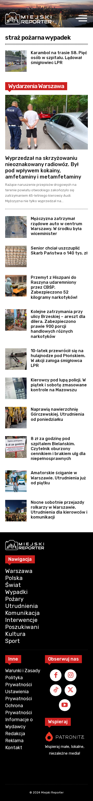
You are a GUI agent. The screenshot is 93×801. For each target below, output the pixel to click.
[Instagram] (70, 675)
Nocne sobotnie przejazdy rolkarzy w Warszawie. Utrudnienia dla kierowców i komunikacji (59, 510)
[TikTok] (56, 690)
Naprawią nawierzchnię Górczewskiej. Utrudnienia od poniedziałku (57, 414)
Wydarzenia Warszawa (36, 86)
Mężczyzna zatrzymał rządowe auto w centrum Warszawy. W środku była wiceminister (56, 226)
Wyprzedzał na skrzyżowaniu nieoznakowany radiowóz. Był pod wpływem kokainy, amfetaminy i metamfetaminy (43, 167)
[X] (70, 690)
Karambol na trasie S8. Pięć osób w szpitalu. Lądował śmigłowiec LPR (59, 57)
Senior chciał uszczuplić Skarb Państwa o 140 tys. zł (59, 251)
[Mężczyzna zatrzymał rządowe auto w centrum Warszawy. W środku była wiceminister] (16, 227)
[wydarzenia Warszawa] (28, 18)
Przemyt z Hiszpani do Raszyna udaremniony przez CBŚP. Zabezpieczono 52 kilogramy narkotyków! (54, 287)
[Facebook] (56, 675)
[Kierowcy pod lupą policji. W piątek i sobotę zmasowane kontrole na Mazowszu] (16, 388)
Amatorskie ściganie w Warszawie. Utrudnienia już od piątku (58, 477)
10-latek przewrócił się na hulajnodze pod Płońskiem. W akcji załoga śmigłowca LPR (58, 358)
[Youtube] (65, 705)
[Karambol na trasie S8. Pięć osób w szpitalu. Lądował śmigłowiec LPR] (16, 61)
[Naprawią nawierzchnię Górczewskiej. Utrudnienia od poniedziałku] (16, 417)
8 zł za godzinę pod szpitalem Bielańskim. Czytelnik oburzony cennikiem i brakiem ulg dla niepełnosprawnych (58, 448)
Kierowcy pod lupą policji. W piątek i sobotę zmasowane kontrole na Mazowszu (59, 385)
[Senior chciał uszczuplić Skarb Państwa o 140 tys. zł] (16, 256)
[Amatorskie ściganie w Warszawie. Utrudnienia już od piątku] (16, 481)
